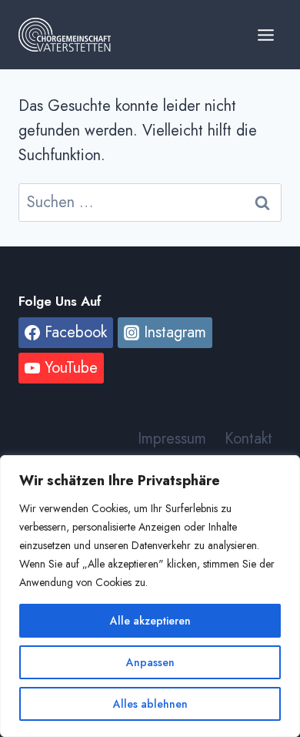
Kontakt (248, 438)
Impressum (172, 438)
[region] (150, 596)
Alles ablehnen (150, 704)
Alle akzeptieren (150, 620)
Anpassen (150, 662)
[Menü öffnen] (265, 35)
